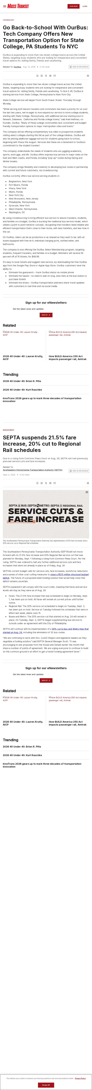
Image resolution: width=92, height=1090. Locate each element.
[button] (4, 6)
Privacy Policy (80, 1078)
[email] (54, 76)
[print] (88, 76)
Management (8, 430)
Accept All (46, 1085)
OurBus (17, 67)
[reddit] (50, 76)
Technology (8, 20)
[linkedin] (41, 76)
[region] (46, 1082)
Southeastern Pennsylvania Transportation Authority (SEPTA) (32, 470)
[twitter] (46, 76)
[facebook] (37, 76)
